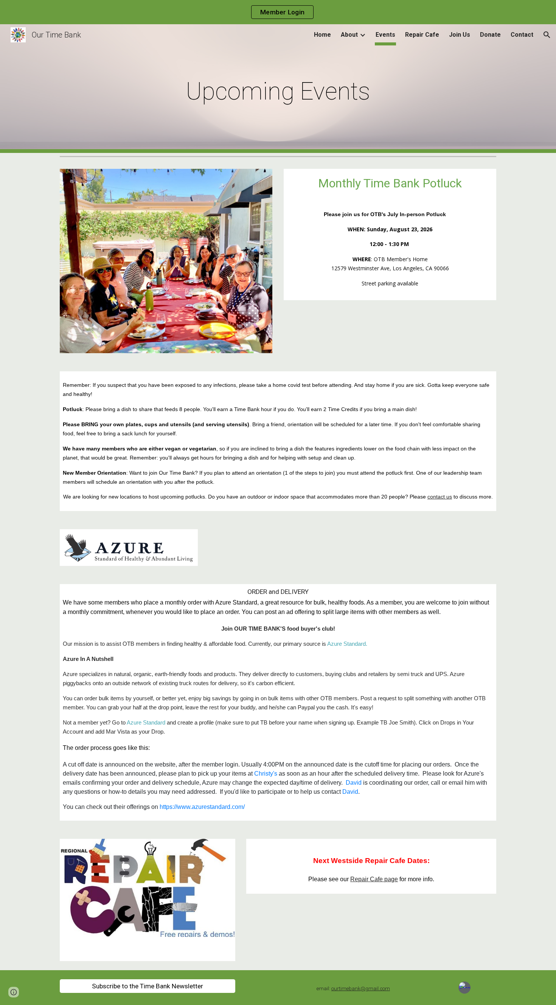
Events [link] (385, 34)
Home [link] (322, 34)
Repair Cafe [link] (422, 34)
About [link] (349, 34)
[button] (547, 35)
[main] (278, 89)
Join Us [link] (459, 34)
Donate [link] (490, 34)
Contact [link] (522, 34)
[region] (278, 12)
